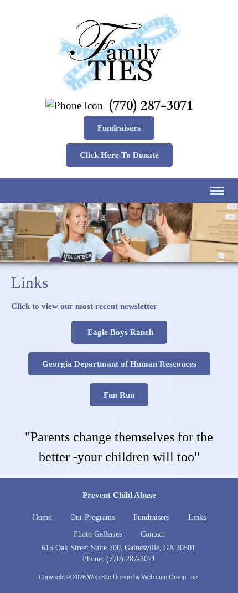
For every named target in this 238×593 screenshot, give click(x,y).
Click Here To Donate (119, 155)
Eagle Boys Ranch (119, 332)
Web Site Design (109, 577)
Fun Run (119, 394)
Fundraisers (119, 127)
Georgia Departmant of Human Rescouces (119, 363)
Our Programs (92, 517)
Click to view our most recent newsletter (84, 306)
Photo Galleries (98, 534)
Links (197, 517)
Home (42, 517)
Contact (152, 534)
